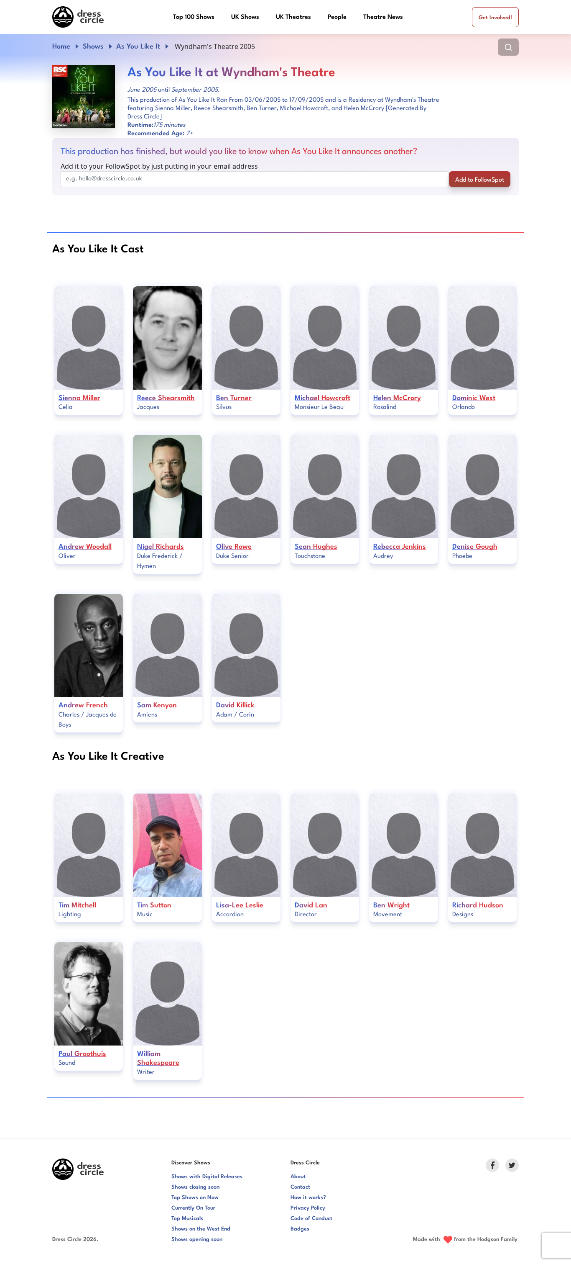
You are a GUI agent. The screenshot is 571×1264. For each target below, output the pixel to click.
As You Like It (138, 46)
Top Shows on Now (195, 1197)
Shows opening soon (196, 1239)
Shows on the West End (200, 1229)
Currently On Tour (193, 1208)
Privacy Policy (308, 1208)
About (298, 1176)
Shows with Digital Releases (206, 1176)
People (337, 17)
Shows (93, 46)
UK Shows (245, 17)
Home (61, 46)
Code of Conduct (311, 1218)
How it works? (308, 1197)
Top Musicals (187, 1218)
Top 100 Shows (193, 17)
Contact (300, 1187)
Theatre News (383, 17)
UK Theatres (293, 17)
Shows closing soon (195, 1187)
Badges (300, 1229)
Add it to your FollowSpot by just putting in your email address (159, 166)
